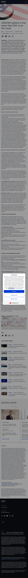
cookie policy (11, 288)
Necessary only (14, 295)
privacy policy (19, 288)
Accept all (14, 291)
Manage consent (14, 298)
